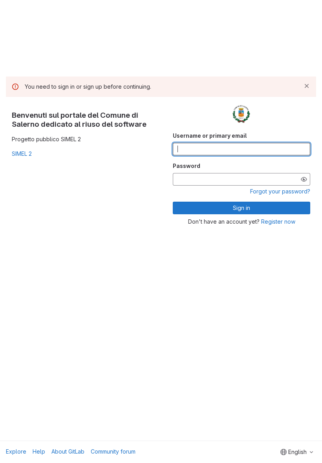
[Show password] (304, 179)
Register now (278, 221)
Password (186, 165)
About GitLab (67, 451)
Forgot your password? (280, 191)
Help (39, 451)
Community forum (113, 451)
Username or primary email (210, 135)
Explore (16, 451)
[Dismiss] (306, 86)
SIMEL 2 (22, 153)
